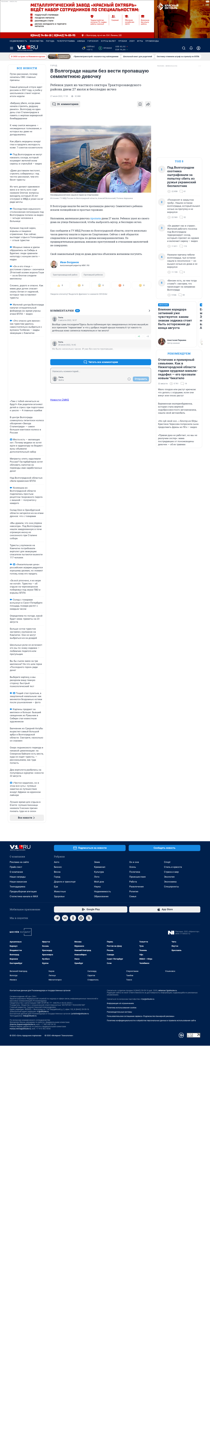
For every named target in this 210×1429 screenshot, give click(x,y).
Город (57, 876)
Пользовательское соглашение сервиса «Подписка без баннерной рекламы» (140, 1016)
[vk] (65, 918)
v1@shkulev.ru (43, 1011)
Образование (101, 896)
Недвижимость (18, 41)
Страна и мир (171, 872)
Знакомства (37, 41)
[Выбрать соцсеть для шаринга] (148, 104)
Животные (60, 891)
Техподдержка (17, 886)
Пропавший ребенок (93, 275)
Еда (56, 886)
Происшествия (137, 876)
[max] (81, 918)
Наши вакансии (18, 881)
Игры (140, 41)
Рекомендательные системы (119, 1012)
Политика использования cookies (121, 1008)
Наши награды (18, 876)
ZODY (132, 41)
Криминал (99, 867)
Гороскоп (93, 41)
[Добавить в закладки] (140, 104)
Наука (97, 886)
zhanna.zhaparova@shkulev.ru (22, 1024)
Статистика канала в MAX (24, 896)
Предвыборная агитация (23, 891)
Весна (57, 872)
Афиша (81, 41)
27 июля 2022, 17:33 (59, 96)
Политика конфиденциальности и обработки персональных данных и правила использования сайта (151, 1020)
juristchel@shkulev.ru (80, 1014)
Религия (133, 891)
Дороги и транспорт (65, 881)
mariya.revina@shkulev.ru (20, 1029)
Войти (61, 380)
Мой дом (99, 881)
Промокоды (152, 41)
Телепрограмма (66, 41)
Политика (134, 872)
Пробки (122, 41)
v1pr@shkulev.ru (147, 999)
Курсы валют (108, 41)
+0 (139, 336)
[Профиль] (198, 48)
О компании (16, 872)
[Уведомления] (191, 48)
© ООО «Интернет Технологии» (59, 1035)
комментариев (67, 104)
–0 (147, 336)
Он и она (134, 862)
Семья (132, 896)
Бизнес (58, 867)
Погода (50, 41)
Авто (56, 862)
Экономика (170, 881)
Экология (169, 876)
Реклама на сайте (19, 862)
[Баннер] (59, 56)
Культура (99, 872)
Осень (132, 867)
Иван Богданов (69, 262)
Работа (133, 881)
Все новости (27, 68)
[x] (89, 918)
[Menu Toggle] (11, 48)
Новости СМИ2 (59, 399)
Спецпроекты (171, 886)
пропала (95, 218)
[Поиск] (183, 48)
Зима (97, 862)
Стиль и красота (173, 867)
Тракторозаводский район (65, 275)
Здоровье (59, 896)
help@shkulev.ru (30, 1016)
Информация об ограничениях (120, 1003)
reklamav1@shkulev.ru (167, 990)
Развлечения (136, 886)
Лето (96, 876)
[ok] (73, 918)
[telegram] (57, 918)
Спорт (167, 862)
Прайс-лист (16, 867)
